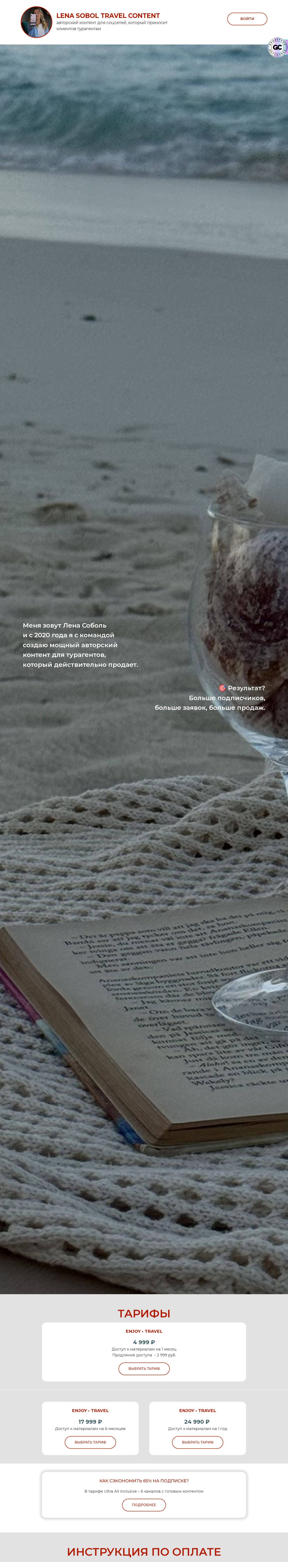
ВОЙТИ (247, 19)
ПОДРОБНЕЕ (144, 1505)
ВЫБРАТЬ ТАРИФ (144, 1369)
